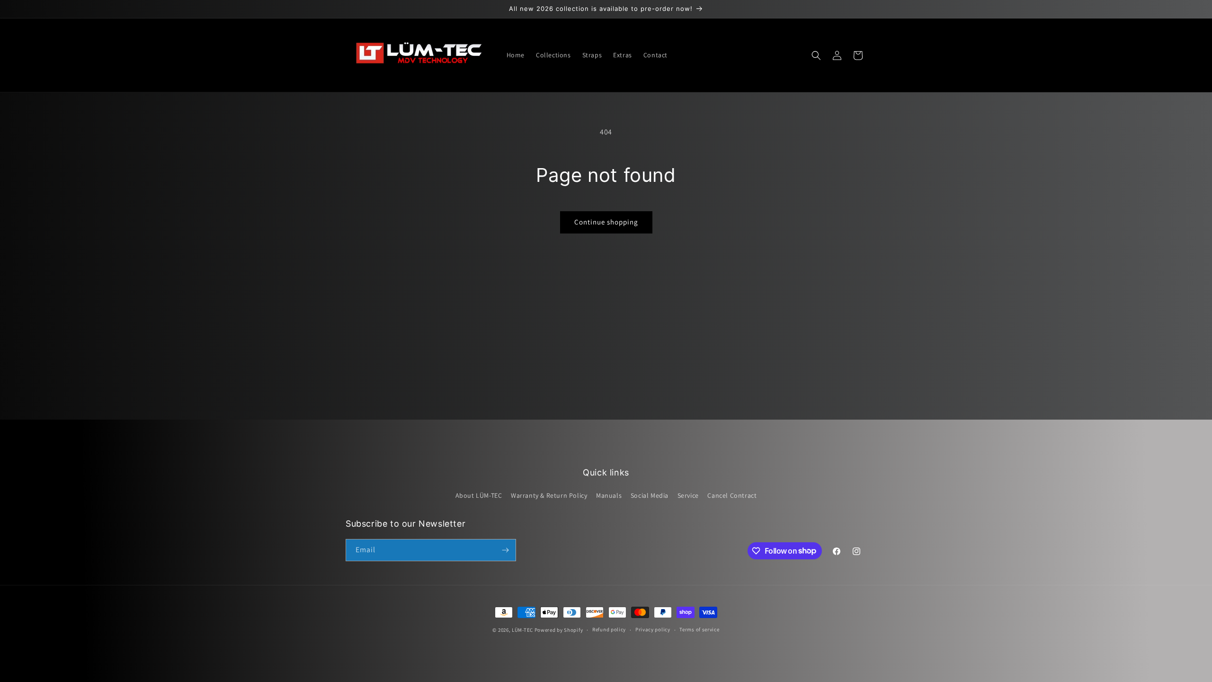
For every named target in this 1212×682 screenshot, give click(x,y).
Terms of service (699, 629)
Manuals (609, 495)
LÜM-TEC (522, 630)
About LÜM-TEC (478, 495)
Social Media (649, 495)
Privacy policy (652, 629)
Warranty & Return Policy (549, 495)
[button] (816, 55)
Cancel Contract (732, 495)
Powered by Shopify (559, 630)
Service (688, 495)
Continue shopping (606, 221)
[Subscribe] (505, 550)
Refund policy (609, 629)
